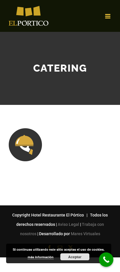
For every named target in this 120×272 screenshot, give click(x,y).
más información (41, 257)
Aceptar (75, 256)
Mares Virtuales (85, 233)
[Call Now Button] (106, 259)
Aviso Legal (68, 224)
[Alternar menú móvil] (108, 16)
